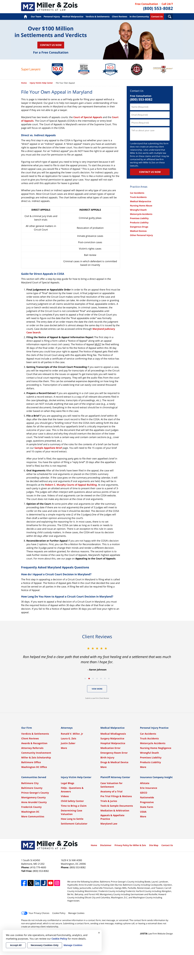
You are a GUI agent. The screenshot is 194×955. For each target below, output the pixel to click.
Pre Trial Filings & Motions (116, 796)
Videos (65, 796)
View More (97, 689)
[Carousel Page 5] (101, 679)
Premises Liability (139, 218)
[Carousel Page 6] (105, 679)
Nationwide (147, 797)
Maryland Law (108, 823)
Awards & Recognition (34, 743)
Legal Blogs (67, 783)
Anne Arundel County (34, 802)
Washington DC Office (34, 767)
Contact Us (157, 16)
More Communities (32, 816)
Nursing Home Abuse (141, 205)
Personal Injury (52, 16)
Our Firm (26, 727)
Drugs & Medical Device (114, 762)
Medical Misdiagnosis (113, 733)
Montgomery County (33, 797)
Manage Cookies (76, 913)
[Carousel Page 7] (109, 679)
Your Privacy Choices (39, 913)
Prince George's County (35, 792)
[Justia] (44, 883)
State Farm (146, 807)
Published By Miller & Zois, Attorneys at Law (154, 7)
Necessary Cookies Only (44, 945)
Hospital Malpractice (112, 743)
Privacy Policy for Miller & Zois (130, 845)
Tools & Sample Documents (116, 805)
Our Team (36, 16)
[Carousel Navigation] (97, 678)
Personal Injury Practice (154, 727)
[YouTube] (50, 883)
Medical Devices (138, 231)
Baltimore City (30, 783)
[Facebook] (24, 883)
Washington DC (30, 811)
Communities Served (33, 777)
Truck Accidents (138, 197)
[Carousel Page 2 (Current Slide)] (89, 679)
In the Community (139, 16)
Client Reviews (119, 16)
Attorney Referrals (32, 748)
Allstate (144, 783)
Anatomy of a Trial (111, 791)
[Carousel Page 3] (93, 679)
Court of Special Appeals (87, 117)
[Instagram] (57, 883)
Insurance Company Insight (156, 777)
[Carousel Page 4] (97, 679)
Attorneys (67, 727)
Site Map (153, 845)
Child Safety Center (72, 801)
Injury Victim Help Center (41, 83)
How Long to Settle (72, 818)
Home (25, 16)
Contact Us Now (50, 45)
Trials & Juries (108, 801)
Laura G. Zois (68, 738)
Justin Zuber (68, 743)
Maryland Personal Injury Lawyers (49, 6)
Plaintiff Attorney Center (115, 777)
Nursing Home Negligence (155, 748)
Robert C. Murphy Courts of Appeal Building (71, 484)
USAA (143, 811)
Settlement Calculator (74, 823)
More (64, 748)
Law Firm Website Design (156, 933)
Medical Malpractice (72, 16)
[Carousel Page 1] (85, 679)
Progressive (147, 802)
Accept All (16, 945)
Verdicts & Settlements (98, 16)
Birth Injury (107, 757)
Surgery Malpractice (112, 738)
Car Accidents (137, 192)
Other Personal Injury (141, 235)
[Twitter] (31, 883)
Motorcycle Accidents (141, 214)
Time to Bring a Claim (74, 805)
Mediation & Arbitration (114, 810)
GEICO (143, 792)
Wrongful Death (138, 209)
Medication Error (110, 748)
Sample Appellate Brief (48, 447)
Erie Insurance (148, 787)
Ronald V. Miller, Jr (72, 733)
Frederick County (31, 807)
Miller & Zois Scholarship (36, 757)
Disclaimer (105, 845)
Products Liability (139, 222)
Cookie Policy (58, 913)
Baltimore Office (31, 762)
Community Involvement (36, 752)
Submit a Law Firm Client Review (97, 698)
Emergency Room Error (114, 752)
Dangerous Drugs (139, 226)
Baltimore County (31, 787)
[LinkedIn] (37, 883)
